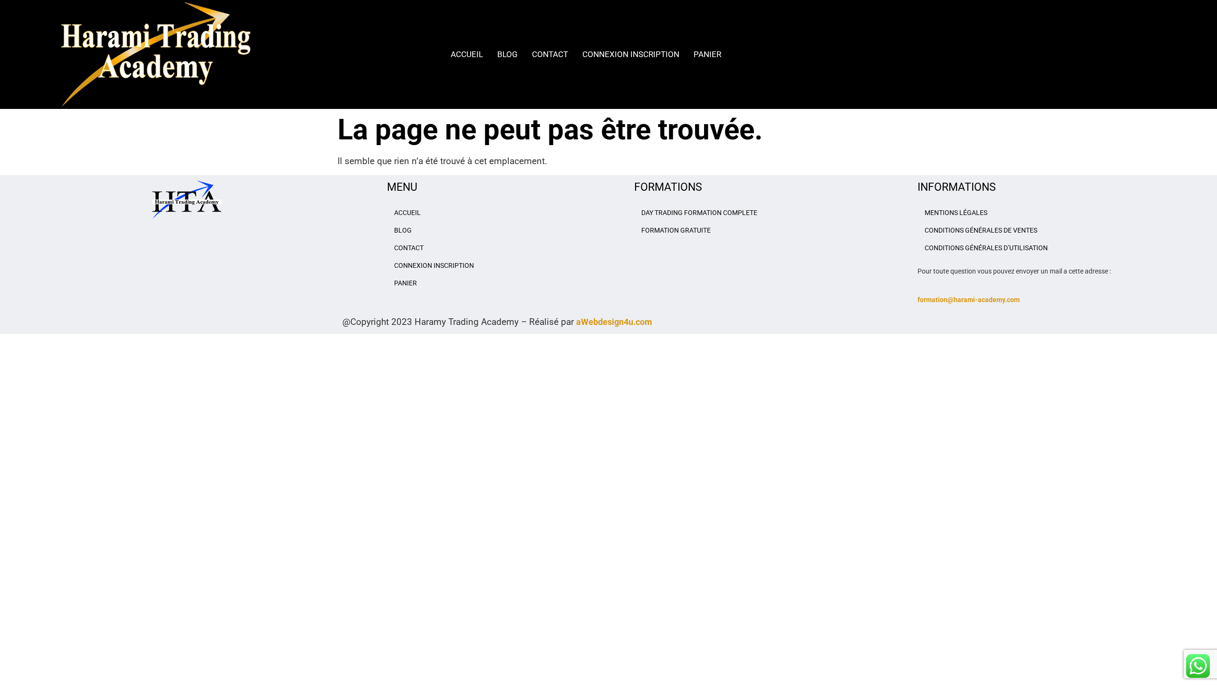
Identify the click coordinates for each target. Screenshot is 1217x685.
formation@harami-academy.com (969, 299)
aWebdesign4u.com (614, 322)
